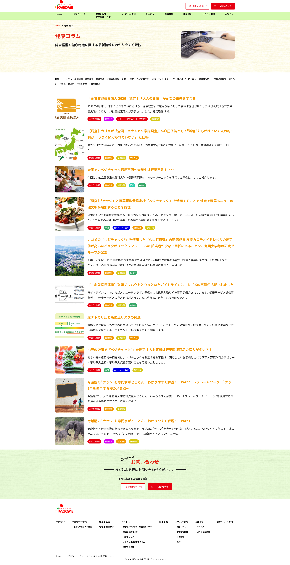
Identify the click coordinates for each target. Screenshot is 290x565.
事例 (132, 78)
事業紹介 (60, 521)
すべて (69, 78)
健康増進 (100, 78)
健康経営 (89, 78)
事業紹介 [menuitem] (187, 14)
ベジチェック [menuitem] (79, 14)
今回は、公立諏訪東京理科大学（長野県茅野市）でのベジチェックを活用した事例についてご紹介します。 (152, 177)
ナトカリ (192, 78)
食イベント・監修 (121, 227)
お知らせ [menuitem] (229, 14)
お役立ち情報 (112, 78)
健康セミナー (205, 78)
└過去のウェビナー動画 (82, 526)
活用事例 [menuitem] (169, 14)
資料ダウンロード (225, 521)
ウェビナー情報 (79, 521)
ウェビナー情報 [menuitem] (128, 14)
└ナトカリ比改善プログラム (133, 542)
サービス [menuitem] (150, 14)
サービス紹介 (179, 78)
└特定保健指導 (127, 547)
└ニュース (199, 526)
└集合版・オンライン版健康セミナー (136, 526)
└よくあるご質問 (202, 531)
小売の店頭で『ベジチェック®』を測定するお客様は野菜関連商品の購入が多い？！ (149, 349)
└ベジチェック (127, 537)
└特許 (177, 542)
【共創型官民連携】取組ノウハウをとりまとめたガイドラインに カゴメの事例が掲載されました (160, 284)
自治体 (124, 78)
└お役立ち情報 (181, 531)
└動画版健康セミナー (130, 531)
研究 (153, 78)
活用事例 (163, 521)
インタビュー (164, 78)
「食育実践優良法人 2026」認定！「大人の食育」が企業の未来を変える (141, 98)
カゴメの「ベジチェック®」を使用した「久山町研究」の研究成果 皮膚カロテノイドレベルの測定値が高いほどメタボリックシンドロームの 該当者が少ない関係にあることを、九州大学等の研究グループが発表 (160, 245)
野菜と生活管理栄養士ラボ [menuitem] (103, 16)
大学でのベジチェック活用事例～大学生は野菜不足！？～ (130, 169)
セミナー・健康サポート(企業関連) (84, 83)
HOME (57, 25)
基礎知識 (78, 78)
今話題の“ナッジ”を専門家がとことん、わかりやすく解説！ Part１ (139, 420)
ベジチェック (143, 78)
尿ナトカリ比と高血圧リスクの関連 (114, 317)
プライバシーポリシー (65, 556)
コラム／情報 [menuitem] (208, 14)
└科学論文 (179, 537)
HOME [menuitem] (59, 14)
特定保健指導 (220, 78)
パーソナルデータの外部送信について (96, 556)
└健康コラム (180, 526)
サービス (125, 521)
